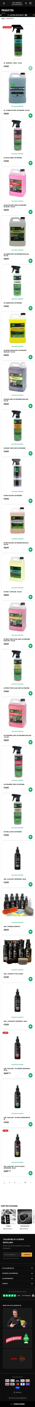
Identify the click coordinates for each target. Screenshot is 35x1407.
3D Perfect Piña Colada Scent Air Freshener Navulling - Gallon (17, 639)
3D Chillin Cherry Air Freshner (13, 157)
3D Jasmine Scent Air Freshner (13, 303)
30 (25, 1182)
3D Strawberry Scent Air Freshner (14, 784)
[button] (4, 3)
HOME (2, 18)
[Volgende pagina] (30, 1182)
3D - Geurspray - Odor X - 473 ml (13, 63)
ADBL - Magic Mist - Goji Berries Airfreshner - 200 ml (17, 1069)
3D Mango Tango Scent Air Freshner (14, 448)
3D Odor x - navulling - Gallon (13, 591)
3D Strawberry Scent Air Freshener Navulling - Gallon (17, 736)
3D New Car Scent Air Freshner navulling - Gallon (16, 543)
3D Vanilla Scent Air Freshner (13, 832)
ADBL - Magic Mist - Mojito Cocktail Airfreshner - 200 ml (14, 1167)
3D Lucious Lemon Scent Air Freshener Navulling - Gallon (15, 351)
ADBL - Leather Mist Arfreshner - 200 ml (15, 1021)
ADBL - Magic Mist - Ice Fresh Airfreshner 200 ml (17, 1118)
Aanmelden (27, 1254)
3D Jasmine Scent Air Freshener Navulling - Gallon (16, 254)
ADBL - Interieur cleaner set (12, 926)
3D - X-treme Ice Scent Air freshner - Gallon (17, 110)
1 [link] (4, 1182)
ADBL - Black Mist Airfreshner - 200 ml (15, 879)
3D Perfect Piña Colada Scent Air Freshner (16, 688)
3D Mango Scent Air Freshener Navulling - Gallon (16, 400)
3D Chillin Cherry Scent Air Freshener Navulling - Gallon (15, 205)
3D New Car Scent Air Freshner (13, 495)
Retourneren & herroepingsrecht (17, 1398)
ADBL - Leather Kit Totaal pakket (13, 974)
